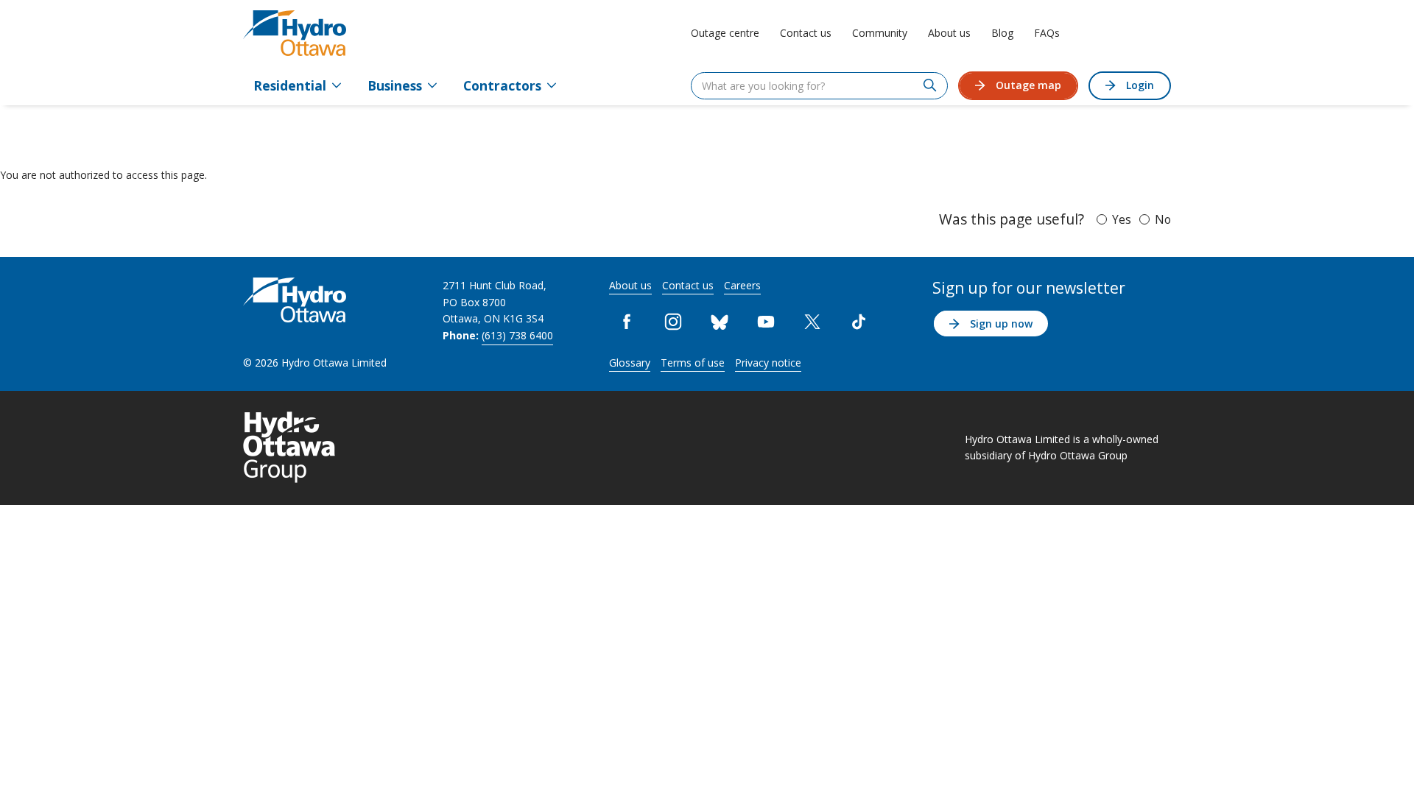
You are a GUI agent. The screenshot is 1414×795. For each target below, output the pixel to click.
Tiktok (859, 321)
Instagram (673, 321)
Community (879, 33)
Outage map (1028, 85)
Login (1140, 85)
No (1163, 219)
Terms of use (693, 363)
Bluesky (720, 321)
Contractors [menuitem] (502, 85)
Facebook (627, 321)
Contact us (805, 33)
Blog (1002, 33)
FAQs (1047, 33)
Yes (1121, 219)
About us (949, 33)
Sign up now (1001, 324)
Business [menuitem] (394, 85)
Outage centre (725, 33)
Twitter (813, 321)
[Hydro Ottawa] (294, 33)
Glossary (629, 363)
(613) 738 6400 (517, 335)
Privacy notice (768, 363)
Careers (742, 285)
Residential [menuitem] (289, 85)
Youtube (766, 321)
